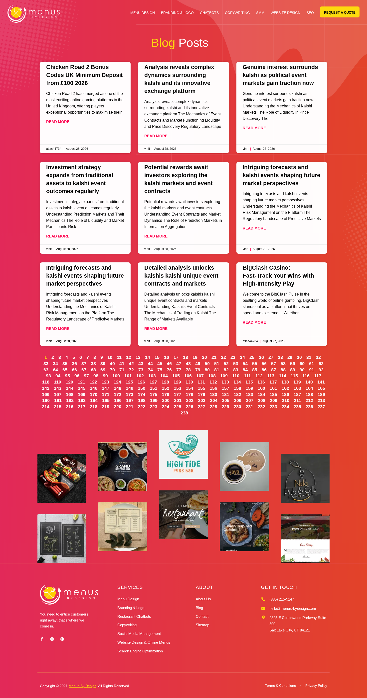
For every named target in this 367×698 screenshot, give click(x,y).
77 (178, 369)
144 (69, 388)
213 (321, 400)
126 (141, 382)
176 (165, 394)
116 (306, 375)
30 (299, 357)
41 (121, 363)
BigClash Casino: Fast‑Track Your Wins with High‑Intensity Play (278, 275)
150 (141, 388)
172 (117, 394)
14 (147, 357)
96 (76, 375)
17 (176, 357)
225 (177, 406)
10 (109, 357)
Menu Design (142, 13)
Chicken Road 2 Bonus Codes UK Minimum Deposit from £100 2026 (84, 75)
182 (237, 394)
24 (242, 357)
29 (289, 357)
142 (45, 388)
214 (45, 406)
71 (121, 369)
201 (178, 400)
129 (177, 382)
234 (285, 406)
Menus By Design (82, 686)
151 (153, 388)
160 (261, 388)
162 (285, 388)
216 (69, 406)
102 (140, 375)
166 (45, 394)
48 (188, 363)
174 (141, 394)
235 (297, 406)
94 (57, 375)
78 (188, 369)
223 (153, 406)
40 (112, 363)
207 (249, 400)
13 (138, 357)
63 (45, 369)
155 (201, 388)
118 (45, 382)
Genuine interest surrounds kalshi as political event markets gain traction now (280, 75)
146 (93, 388)
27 (270, 357)
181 (225, 394)
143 (57, 388)
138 (285, 382)
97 (86, 375)
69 (102, 369)
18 (185, 357)
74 (150, 369)
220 (117, 406)
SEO (310, 13)
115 (294, 375)
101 (128, 375)
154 (189, 388)
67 (83, 369)
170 (93, 394)
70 (112, 369)
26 (261, 357)
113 (270, 375)
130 (189, 382)
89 (292, 369)
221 (129, 406)
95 (67, 375)
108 (212, 375)
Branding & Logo (177, 13)
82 (226, 369)
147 (105, 388)
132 (213, 382)
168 (69, 394)
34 (55, 363)
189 (321, 394)
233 (273, 406)
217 (81, 406)
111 (247, 375)
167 (57, 394)
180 (213, 394)
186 (285, 394)
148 (117, 388)
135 (249, 382)
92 (321, 369)
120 (69, 382)
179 (201, 394)
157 (225, 388)
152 (165, 388)
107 (200, 375)
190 (46, 400)
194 (94, 400)
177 (177, 394)
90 (302, 369)
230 (237, 406)
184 (261, 394)
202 (189, 400)
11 (119, 357)
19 (194, 357)
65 (64, 369)
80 (207, 369)
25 (251, 357)
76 (169, 369)
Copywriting (237, 13)
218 (93, 406)
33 (45, 363)
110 (235, 375)
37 (83, 363)
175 (153, 394)
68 (93, 369)
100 (116, 375)
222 (141, 406)
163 (297, 388)
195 (106, 400)
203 (201, 400)
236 (309, 406)
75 (159, 369)
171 (105, 394)
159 (249, 388)
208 (261, 400)
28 (280, 357)
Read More (57, 122)
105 (176, 375)
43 (140, 363)
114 (282, 375)
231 (249, 406)
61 (311, 363)
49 (197, 363)
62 (321, 363)
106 (188, 375)
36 (74, 363)
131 (201, 382)
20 (204, 357)
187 (297, 394)
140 (309, 382)
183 (249, 394)
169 (81, 394)
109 (224, 375)
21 (213, 357)
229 (225, 406)
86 (264, 369)
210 (285, 400)
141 (321, 382)
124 (117, 382)
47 (178, 363)
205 (225, 400)
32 (318, 357)
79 (197, 369)
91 (311, 369)
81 (216, 369)
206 (237, 400)
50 (207, 363)
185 (273, 394)
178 (189, 394)
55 (254, 363)
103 (152, 375)
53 (235, 363)
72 (131, 369)
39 (102, 363)
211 (297, 400)
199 (154, 400)
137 (273, 382)
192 (70, 400)
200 (166, 400)
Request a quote (340, 12)
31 (308, 357)
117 (317, 375)
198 (142, 400)
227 (201, 406)
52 (226, 363)
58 (283, 363)
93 (48, 375)
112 (259, 375)
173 (129, 394)
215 (57, 406)
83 (235, 369)
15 (157, 357)
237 (321, 406)
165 (321, 388)
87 (273, 369)
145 (81, 388)
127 (153, 382)
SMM (260, 13)
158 (237, 388)
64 (55, 369)
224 (165, 406)
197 (130, 400)
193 (82, 400)
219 (105, 406)
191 (58, 400)
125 (129, 382)
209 (273, 400)
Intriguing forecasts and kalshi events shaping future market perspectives (281, 175)
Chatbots (209, 13)
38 (93, 363)
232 (261, 406)
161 (273, 388)
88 (283, 369)
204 (213, 400)
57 (273, 363)
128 (165, 382)
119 (57, 382)
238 (184, 412)
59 (292, 363)
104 (164, 375)
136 (261, 382)
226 (189, 406)
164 (309, 388)
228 (213, 406)
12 (128, 357)
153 (177, 388)
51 (216, 363)
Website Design (285, 13)
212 (309, 400)
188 (309, 394)
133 (225, 382)
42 (131, 363)
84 (245, 369)
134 (237, 382)
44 (150, 363)
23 (232, 357)
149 (129, 388)
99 (105, 375)
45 (159, 363)
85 (254, 369)
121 (81, 382)
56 (264, 363)
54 (245, 363)
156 (213, 388)
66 (74, 369)
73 (140, 369)
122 (93, 382)
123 (105, 382)
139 (297, 382)
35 (64, 363)
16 (166, 357)
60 (302, 363)
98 (95, 375)
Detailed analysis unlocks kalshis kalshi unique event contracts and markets (181, 275)
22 (223, 357)
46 (169, 363)
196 (118, 400)
